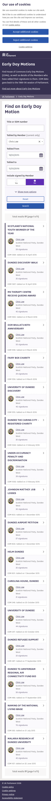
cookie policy (14, 25)
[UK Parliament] (9, 55)
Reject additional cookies (25, 40)
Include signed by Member (20, 175)
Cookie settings (25, 47)
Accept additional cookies (25, 32)
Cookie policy (8, 787)
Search (25, 206)
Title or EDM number (17, 122)
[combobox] (25, 141)
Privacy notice (8, 794)
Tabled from (13, 148)
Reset (25, 199)
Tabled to (11, 162)
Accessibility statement (12, 798)
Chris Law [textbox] (25, 141)
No (35, 183)
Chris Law (20, 239)
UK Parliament (8, 96)
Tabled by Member (23, 135)
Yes (16, 183)
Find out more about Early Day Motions (21, 88)
